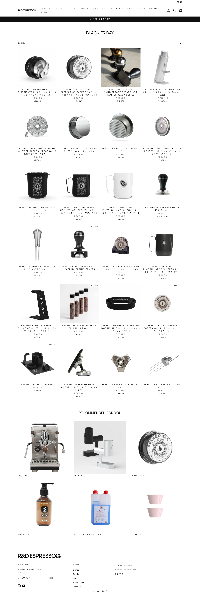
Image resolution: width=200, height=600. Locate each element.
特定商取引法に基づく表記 (125, 569)
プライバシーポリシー (124, 565)
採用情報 (43, 12)
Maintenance (78, 582)
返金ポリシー (120, 574)
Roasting (77, 587)
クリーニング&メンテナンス (120, 8)
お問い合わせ (153, 8)
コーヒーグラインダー (69, 8)
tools (75, 578)
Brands (76, 570)
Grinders (77, 574)
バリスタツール (98, 8)
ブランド (139, 8)
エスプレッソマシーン (48, 8)
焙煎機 (83, 8)
